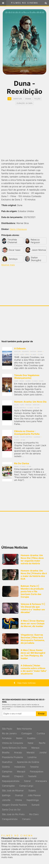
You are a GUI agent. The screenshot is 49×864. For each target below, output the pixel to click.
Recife (42, 742)
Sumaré (35, 804)
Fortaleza (6, 737)
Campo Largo (26, 785)
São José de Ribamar (13, 790)
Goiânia (6, 766)
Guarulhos (7, 761)
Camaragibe (8, 785)
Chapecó (18, 775)
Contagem (26, 733)
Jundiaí (43, 752)
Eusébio (31, 737)
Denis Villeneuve (18, 229)
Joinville (6, 799)
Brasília (5, 752)
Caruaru (26, 818)
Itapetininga (33, 799)
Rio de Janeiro (9, 733)
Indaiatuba (19, 766)
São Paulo (7, 728)
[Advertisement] (24, 132)
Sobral (27, 780)
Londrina (32, 756)
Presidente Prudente (12, 756)
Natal (31, 742)
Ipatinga (6, 795)
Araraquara (41, 780)
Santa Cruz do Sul (11, 809)
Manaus (35, 747)
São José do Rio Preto (13, 814)
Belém (19, 737)
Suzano (32, 790)
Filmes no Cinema (24, 3)
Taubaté (32, 775)
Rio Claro (34, 814)
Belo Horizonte (24, 728)
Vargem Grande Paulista (14, 804)
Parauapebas (36, 771)
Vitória (18, 799)
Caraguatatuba (9, 818)
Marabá (30, 752)
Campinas (7, 771)
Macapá (21, 771)
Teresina (34, 766)
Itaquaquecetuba (10, 780)
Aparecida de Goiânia (28, 761)
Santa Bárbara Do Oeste (14, 747)
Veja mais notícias (25, 682)
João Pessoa (34, 795)
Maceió (5, 775)
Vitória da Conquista (12, 742)
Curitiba (41, 733)
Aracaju (18, 752)
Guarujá (19, 795)
